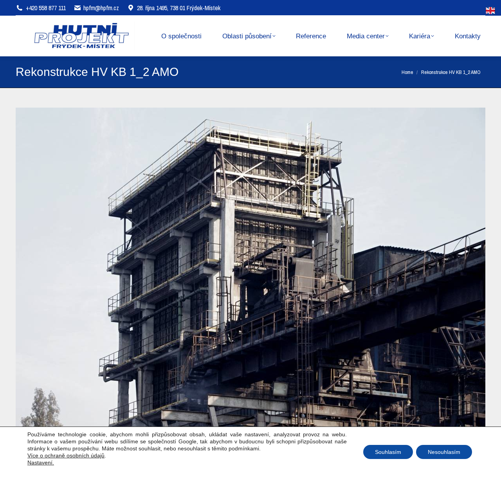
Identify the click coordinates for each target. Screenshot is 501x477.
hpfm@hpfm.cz (101, 8)
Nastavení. (40, 462)
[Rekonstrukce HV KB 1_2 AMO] (250, 269)
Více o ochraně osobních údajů (66, 455)
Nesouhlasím (444, 452)
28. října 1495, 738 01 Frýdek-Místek (178, 8)
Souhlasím (388, 452)
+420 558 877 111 (46, 8)
